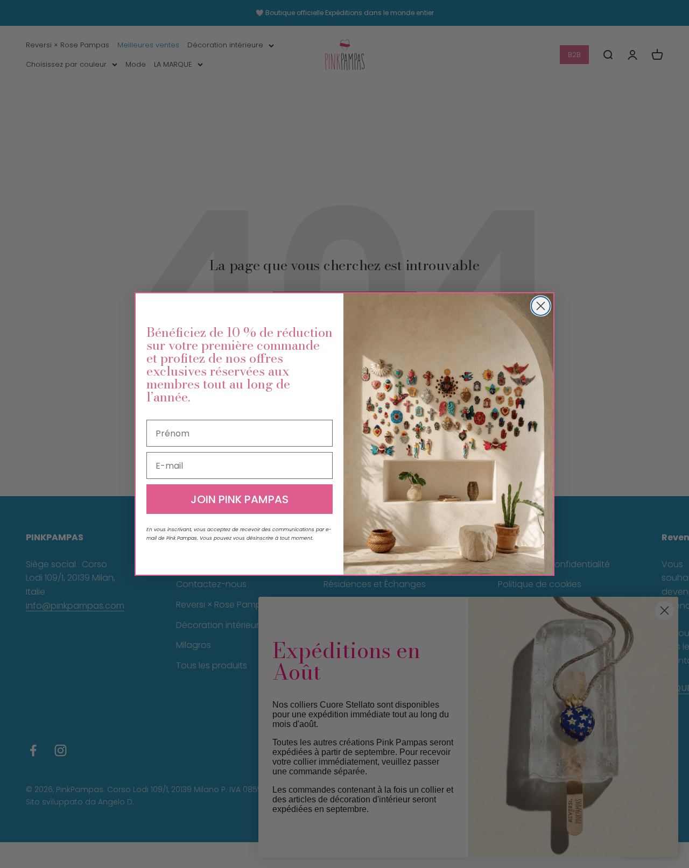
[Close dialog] (540, 306)
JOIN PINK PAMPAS (240, 499)
